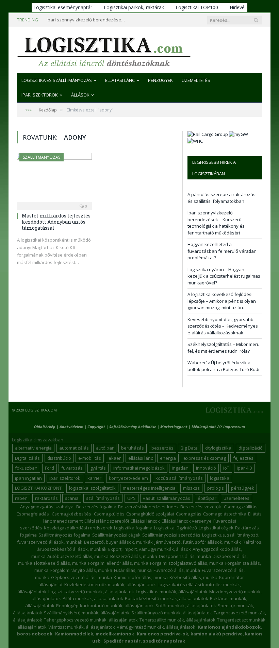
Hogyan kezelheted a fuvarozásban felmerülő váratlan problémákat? (222, 251)
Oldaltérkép (44, 426)
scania (72, 498)
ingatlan (180, 468)
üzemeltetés (236, 498)
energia (168, 458)
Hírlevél (238, 7)
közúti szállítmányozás (179, 478)
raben (21, 498)
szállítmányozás (103, 498)
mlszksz (191, 488)
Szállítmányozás (41, 157)
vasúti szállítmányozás (166, 498)
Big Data (189, 448)
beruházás (132, 448)
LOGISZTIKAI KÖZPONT (38, 488)
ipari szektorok (64, 478)
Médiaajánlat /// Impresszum (218, 426)
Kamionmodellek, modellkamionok (94, 634)
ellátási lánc (140, 458)
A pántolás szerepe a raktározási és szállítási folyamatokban (222, 197)
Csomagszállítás (241, 507)
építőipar (207, 498)
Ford (49, 468)
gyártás (98, 468)
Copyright (96, 426)
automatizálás (74, 448)
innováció (206, 468)
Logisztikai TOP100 (197, 7)
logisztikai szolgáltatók (92, 488)
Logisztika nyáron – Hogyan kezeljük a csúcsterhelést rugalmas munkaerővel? (223, 276)
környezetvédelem (128, 478)
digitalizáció (251, 448)
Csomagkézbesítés (71, 514)
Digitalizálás (27, 458)
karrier (94, 478)
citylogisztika (218, 448)
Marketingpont (173, 426)
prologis (215, 488)
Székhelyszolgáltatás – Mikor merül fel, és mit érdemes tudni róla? (224, 347)
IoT (226, 468)
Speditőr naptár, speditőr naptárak (144, 641)
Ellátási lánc (120, 80)
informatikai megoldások (139, 468)
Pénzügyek (160, 80)
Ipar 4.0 (244, 468)
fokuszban (26, 468)
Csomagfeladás (32, 514)
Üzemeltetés (196, 80)
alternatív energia (33, 448)
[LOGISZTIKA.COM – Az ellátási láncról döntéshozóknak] (104, 50)
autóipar (105, 448)
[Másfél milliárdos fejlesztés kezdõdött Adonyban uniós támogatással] (54, 179)
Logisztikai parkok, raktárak (134, 7)
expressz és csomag (204, 458)
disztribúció (59, 458)
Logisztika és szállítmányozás (56, 80)
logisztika (219, 478)
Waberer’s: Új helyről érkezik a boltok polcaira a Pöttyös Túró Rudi (223, 366)
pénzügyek (242, 488)
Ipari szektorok (39, 95)
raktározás (46, 498)
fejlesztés (243, 458)
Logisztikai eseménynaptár (62, 7)
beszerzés (162, 448)
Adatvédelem (71, 426)
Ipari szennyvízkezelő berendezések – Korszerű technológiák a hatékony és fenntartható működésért (87, 20)
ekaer (115, 458)
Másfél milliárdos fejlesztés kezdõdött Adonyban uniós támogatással (56, 221)
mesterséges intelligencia (149, 488)
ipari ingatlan (28, 478)
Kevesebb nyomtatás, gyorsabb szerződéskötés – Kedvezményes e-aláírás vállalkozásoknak (222, 326)
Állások (80, 95)
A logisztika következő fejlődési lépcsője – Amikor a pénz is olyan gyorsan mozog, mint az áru (221, 301)
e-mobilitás (89, 458)
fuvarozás (72, 468)
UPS (131, 498)
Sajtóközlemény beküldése (133, 426)
